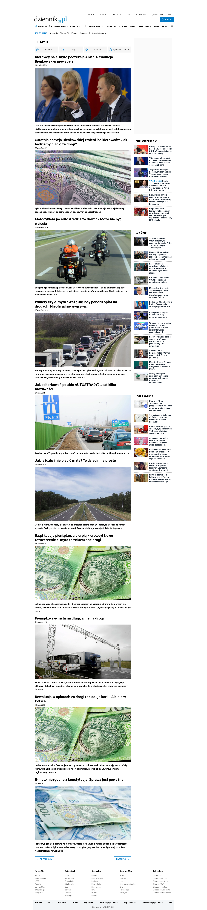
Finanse (123, 878)
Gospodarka (69, 881)
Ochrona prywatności (108, 902)
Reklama (62, 902)
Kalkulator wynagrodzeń (162, 893)
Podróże (68, 893)
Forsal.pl (38, 884)
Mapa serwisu (130, 902)
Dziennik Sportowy (99, 33)
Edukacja (95, 881)
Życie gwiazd (96, 887)
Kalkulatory (158, 871)
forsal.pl (103, 14)
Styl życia (123, 893)
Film (93, 890)
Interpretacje (40, 890)
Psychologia (124, 890)
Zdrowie (68, 890)
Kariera (75, 902)
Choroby (123, 887)
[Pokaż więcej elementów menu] (172, 26)
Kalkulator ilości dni (160, 878)
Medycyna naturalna (127, 884)
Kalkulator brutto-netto (161, 890)
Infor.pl (37, 875)
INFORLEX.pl (116, 14)
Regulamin (88, 902)
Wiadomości (69, 884)
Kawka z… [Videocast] (80, 33)
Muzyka (95, 893)
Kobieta (94, 875)
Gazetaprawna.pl (41, 878)
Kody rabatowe (97, 878)
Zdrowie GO (64, 33)
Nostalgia (54, 33)
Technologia (69, 878)
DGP (128, 14)
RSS (170, 902)
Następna (121, 859)
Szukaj (168, 19)
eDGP (37, 881)
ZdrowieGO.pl (141, 14)
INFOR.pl (91, 14)
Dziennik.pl (70, 871)
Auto (67, 875)
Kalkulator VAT (158, 884)
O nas (50, 902)
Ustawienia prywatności (152, 902)
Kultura (94, 896)
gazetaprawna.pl (158, 14)
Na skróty (39, 871)
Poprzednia (46, 859)
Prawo (122, 875)
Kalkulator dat (158, 875)
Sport (67, 887)
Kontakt (38, 902)
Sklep (170, 14)
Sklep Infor (39, 893)
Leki (121, 881)
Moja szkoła (96, 884)
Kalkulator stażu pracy (161, 881)
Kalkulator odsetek (160, 887)
